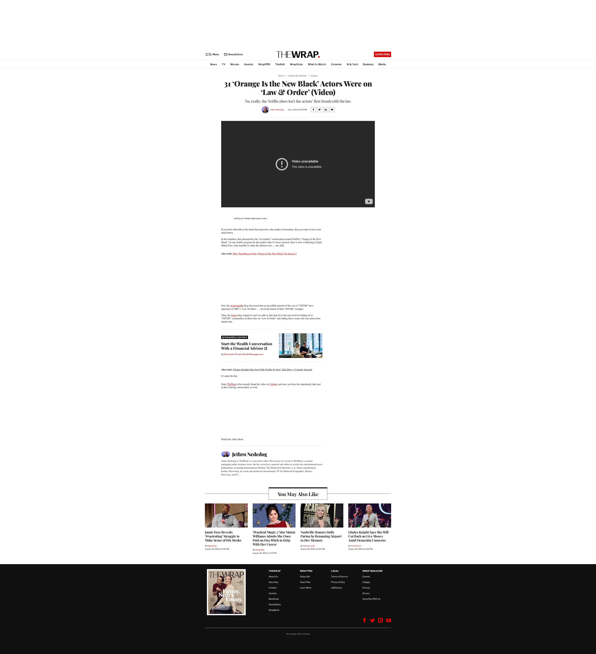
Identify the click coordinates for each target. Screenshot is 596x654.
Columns (336, 64)
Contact (273, 587)
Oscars (366, 593)
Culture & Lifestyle (297, 75)
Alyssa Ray (212, 546)
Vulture (273, 384)
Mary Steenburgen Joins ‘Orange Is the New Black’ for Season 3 (264, 253)
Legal (335, 571)
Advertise (273, 582)
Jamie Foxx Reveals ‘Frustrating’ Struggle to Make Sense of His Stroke (223, 536)
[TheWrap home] (298, 54)
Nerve (234, 315)
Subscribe (382, 54)
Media (382, 64)
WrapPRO (264, 64)
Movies (234, 64)
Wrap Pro (306, 571)
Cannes (366, 576)
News (213, 64)
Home (281, 75)
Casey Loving (308, 546)
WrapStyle (296, 64)
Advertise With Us (371, 599)
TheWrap (231, 384)
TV (223, 64)
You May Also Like (298, 494)
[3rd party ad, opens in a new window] (300, 345)
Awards (248, 64)
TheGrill (280, 64)
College (366, 582)
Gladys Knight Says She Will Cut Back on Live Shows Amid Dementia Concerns (368, 536)
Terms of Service (339, 576)
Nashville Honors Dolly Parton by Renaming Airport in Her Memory (320, 536)
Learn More (305, 587)
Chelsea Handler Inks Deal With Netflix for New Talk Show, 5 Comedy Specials (272, 369)
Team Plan (305, 582)
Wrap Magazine (372, 571)
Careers (273, 593)
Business (368, 64)
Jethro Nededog (277, 109)
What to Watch (317, 64)
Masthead (274, 599)
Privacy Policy (338, 582)
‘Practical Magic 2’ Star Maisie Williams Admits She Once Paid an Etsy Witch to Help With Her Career (274, 538)
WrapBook (274, 610)
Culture (314, 75)
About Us (273, 576)
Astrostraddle (236, 305)
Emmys (366, 587)
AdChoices (336, 587)
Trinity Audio (250, 218)
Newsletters (235, 54)
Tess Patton (356, 546)
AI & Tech (352, 64)
